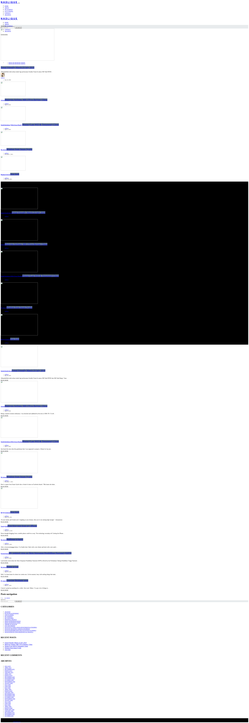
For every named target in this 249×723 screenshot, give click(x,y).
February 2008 (9, 709)
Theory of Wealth (11, 624)
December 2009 (10, 677)
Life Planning (9, 615)
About (7, 8)
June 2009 (8, 686)
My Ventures (9, 618)
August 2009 (9, 683)
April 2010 (8, 674)
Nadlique (9, 2)
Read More (4, 380)
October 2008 (9, 697)
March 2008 (8, 708)
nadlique (3, 77)
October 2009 (9, 680)
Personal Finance (11, 619)
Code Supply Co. (17, 721)
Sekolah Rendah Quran (17, 62)
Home (6, 6)
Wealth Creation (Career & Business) (17, 629)
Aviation (7, 612)
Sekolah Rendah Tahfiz (17, 63)
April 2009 (8, 689)
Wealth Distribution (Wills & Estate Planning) (20, 630)
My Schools (9, 9)
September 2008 (10, 699)
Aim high (8, 650)
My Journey (9, 616)
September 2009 (10, 681)
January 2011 (9, 672)
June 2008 (8, 703)
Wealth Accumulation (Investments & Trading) (21, 627)
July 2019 (8, 666)
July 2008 (8, 702)
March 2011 (8, 671)
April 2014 (8, 667)
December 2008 (10, 694)
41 (5, 598)
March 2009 (8, 691)
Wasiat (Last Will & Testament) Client (16, 646)
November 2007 (10, 714)
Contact (8, 13)
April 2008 (8, 706)
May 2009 (8, 688)
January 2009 (9, 692)
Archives (8, 15)
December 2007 (10, 712)
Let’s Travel (9, 11)
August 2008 (9, 700)
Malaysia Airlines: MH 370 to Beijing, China (18, 644)
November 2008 (10, 695)
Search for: (3, 25)
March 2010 (8, 675)
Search (18, 27)
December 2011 (10, 669)
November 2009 (10, 678)
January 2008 (9, 711)
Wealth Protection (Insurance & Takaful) (19, 632)
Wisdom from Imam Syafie (13, 648)
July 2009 (8, 685)
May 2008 (8, 705)
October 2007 (9, 716)
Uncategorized (10, 626)
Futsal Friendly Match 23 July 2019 (16, 643)
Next (8, 598)
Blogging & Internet (12, 613)
